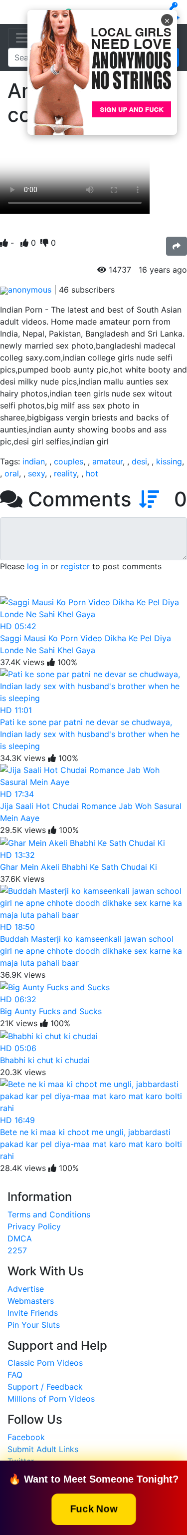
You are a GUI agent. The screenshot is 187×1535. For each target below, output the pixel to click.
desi (139, 461)
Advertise (25, 1289)
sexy (36, 473)
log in (37, 566)
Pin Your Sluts (33, 1325)
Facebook (26, 1437)
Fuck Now (93, 1508)
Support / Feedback (45, 1387)
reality (65, 473)
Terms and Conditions (48, 1214)
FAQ (14, 1375)
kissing (169, 461)
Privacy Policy (34, 1226)
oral (11, 473)
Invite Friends (32, 1313)
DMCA (19, 1238)
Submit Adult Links (42, 1449)
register (75, 566)
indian (33, 461)
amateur (107, 461)
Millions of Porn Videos (51, 1399)
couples (68, 461)
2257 (17, 1250)
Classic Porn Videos (45, 1363)
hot (92, 473)
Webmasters (30, 1301)
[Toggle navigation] (22, 38)
